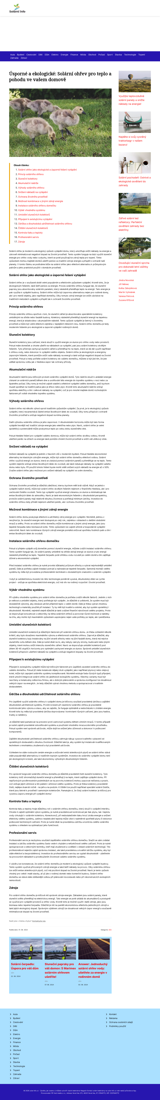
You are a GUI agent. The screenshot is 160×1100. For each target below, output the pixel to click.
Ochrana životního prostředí (33, 196)
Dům (47, 54)
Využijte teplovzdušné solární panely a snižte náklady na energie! (131, 100)
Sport (110, 54)
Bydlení (20, 54)
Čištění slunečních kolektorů (33, 228)
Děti (40, 54)
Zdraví (24, 58)
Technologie (130, 54)
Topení (141, 54)
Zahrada (14, 58)
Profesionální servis (28, 237)
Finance (74, 54)
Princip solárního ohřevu (31, 174)
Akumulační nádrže (28, 183)
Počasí (101, 54)
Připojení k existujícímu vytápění (35, 219)
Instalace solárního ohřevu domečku (37, 205)
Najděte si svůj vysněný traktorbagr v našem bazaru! (132, 140)
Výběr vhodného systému (31, 210)
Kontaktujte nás (39, 921)
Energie (64, 54)
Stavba (118, 54)
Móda (83, 54)
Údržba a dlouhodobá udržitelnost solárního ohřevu (45, 223)
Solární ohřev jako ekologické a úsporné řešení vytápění (47, 169)
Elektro (55, 54)
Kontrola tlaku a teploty (30, 232)
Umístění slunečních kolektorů (34, 214)
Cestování (31, 54)
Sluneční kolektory (27, 178)
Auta (12, 54)
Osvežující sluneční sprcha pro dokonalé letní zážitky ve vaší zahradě (134, 266)
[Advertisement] (80, 33)
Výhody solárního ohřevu (31, 187)
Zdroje (21, 241)
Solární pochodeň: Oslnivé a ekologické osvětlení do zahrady (135, 181)
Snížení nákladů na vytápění (33, 192)
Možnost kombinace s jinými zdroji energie (40, 201)
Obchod (92, 54)
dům (110, 930)
